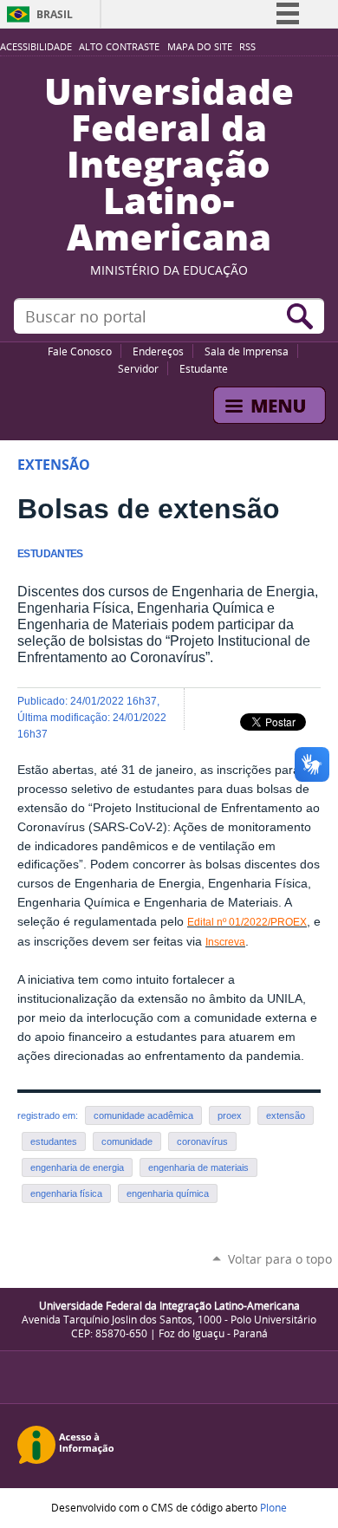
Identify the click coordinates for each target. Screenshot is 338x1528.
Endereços (158, 351)
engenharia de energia (77, 1167)
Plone (273, 1507)
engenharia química (168, 1193)
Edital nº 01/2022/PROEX (247, 922)
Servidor (138, 368)
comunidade (127, 1141)
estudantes (53, 1141)
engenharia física (66, 1193)
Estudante (203, 368)
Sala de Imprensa (247, 351)
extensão (285, 1115)
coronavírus (202, 1141)
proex (230, 1115)
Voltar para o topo (280, 1259)
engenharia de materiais (198, 1167)
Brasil (54, 14)
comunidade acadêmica (143, 1115)
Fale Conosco (80, 351)
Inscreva (225, 942)
